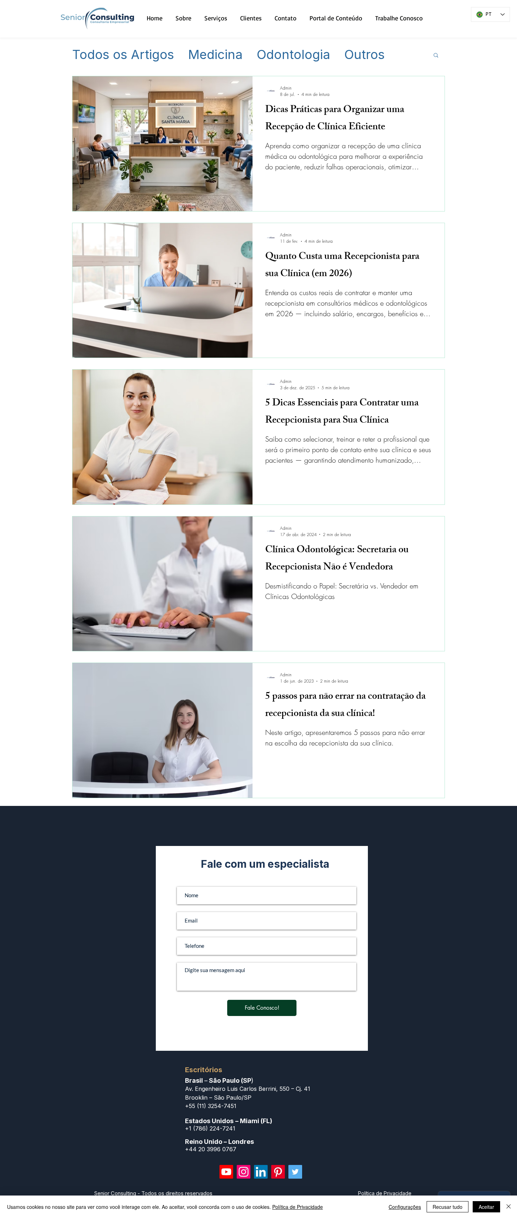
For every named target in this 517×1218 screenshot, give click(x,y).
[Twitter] (295, 1172)
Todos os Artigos (123, 55)
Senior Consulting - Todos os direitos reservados (153, 1193)
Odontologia (293, 55)
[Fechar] (508, 1206)
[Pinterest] (278, 1172)
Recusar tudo (447, 1206)
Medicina (215, 55)
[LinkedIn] (261, 1172)
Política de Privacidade (297, 1206)
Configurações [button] (405, 1206)
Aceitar (486, 1206)
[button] (436, 55)
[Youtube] (226, 1172)
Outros (364, 55)
